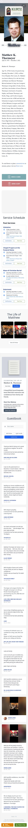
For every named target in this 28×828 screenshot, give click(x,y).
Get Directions (8, 240)
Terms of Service (18, 821)
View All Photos (14, 342)
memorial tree (21, 163)
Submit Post (14, 437)
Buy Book (16, 386)
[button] (14, 706)
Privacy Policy (10, 821)
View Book (7, 386)
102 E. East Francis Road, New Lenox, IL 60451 (14, 236)
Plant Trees (19, 240)
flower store (19, 166)
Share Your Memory (10, 410)
